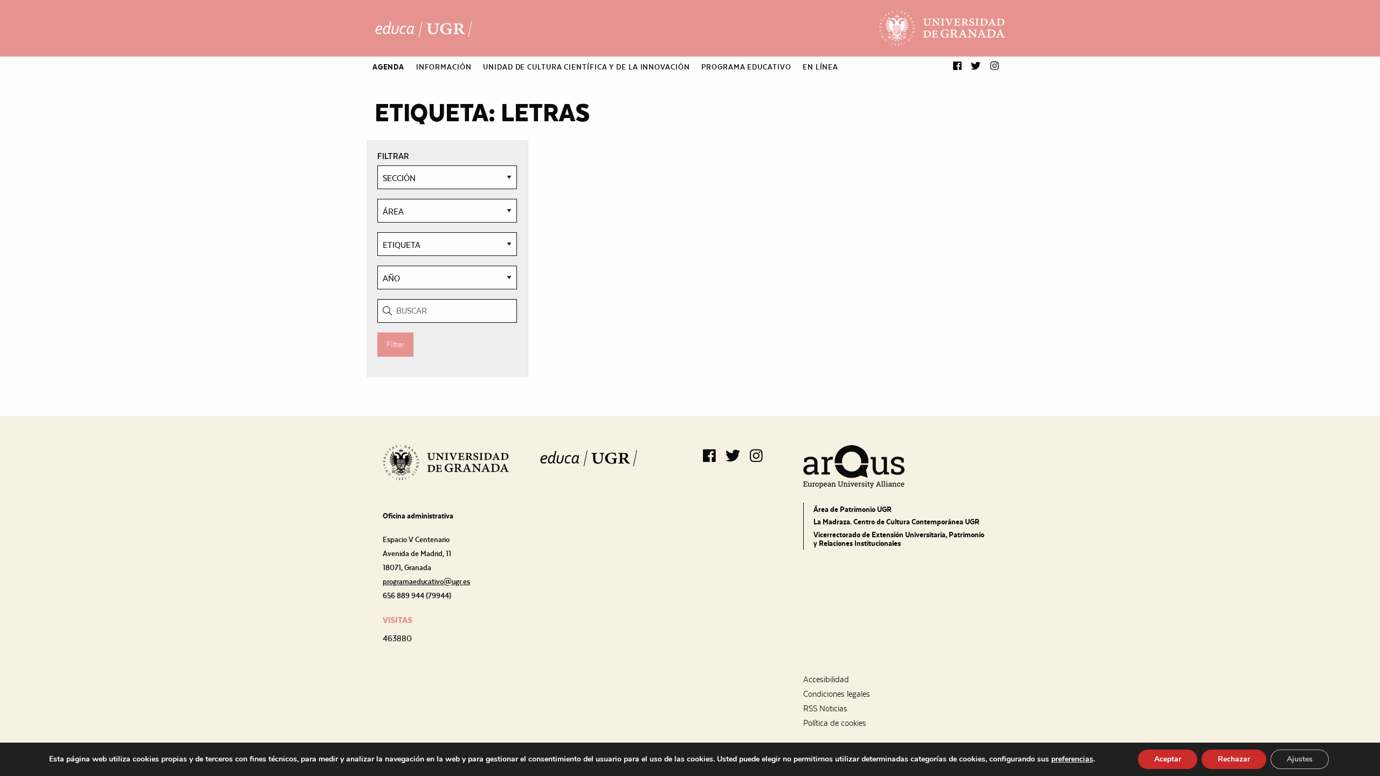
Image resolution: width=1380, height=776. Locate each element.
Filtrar (395, 344)
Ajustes (1300, 759)
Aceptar (1167, 759)
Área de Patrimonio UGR (852, 509)
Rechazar (1234, 759)
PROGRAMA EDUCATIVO (746, 67)
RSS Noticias (825, 708)
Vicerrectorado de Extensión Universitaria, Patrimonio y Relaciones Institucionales (898, 539)
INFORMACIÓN (444, 67)
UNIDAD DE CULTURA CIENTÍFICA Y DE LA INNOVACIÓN (586, 67)
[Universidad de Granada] (942, 28)
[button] (957, 66)
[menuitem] (388, 67)
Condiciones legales (836, 694)
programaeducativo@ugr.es (426, 581)
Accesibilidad (826, 679)
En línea (820, 67)
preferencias (1072, 759)
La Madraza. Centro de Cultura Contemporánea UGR (896, 521)
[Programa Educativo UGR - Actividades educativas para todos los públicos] (423, 28)
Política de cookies (834, 723)
